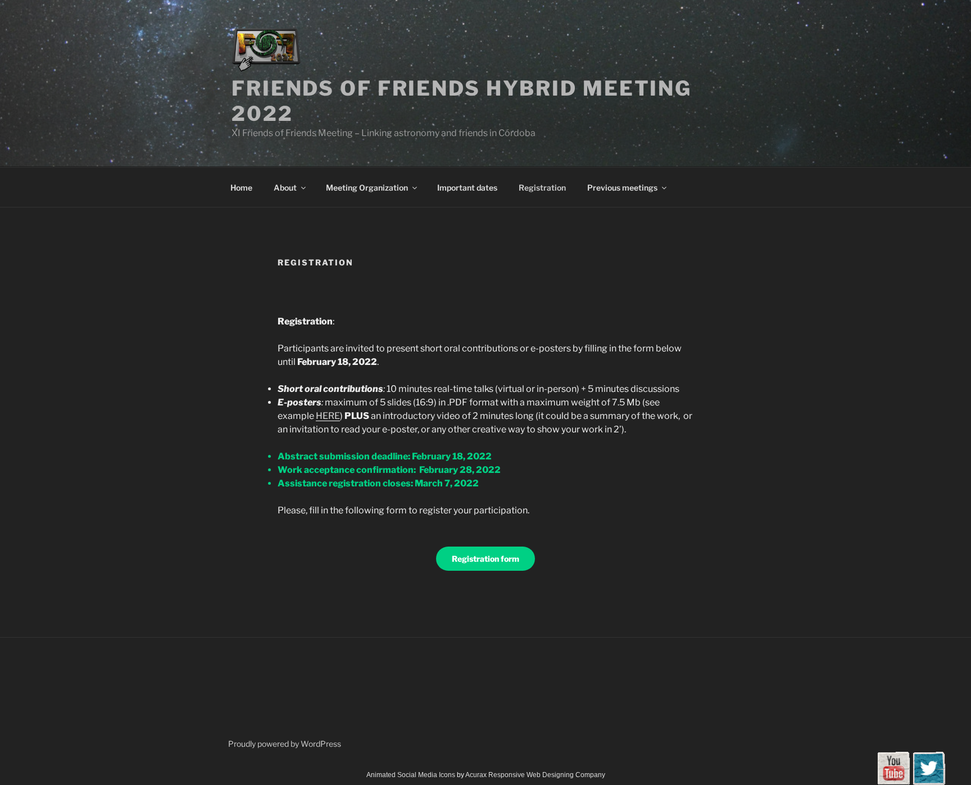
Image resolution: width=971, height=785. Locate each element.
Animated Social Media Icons (410, 775)
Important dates (467, 187)
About (285, 187)
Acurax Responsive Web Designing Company (535, 775)
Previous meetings (622, 187)
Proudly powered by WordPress (284, 743)
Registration (542, 187)
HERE (328, 415)
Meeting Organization (367, 187)
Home (241, 187)
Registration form (485, 558)
